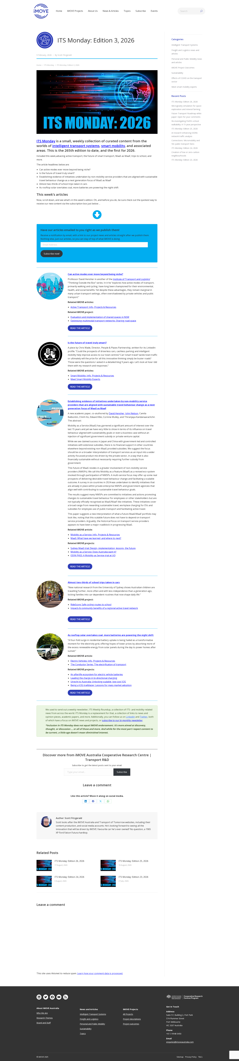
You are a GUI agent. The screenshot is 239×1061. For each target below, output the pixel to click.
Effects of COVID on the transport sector (187, 80)
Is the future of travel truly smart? (87, 342)
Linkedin (130, 716)
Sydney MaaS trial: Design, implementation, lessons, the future (103, 548)
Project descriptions (132, 1019)
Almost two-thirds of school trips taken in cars (94, 582)
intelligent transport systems (75, 145)
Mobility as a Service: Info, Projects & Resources (95, 534)
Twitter (143, 716)
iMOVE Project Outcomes (183, 67)
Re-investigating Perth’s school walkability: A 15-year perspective (186, 123)
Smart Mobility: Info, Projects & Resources (92, 375)
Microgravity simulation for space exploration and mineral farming (186, 107)
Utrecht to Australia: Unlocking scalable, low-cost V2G (98, 681)
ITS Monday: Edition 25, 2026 (133, 861)
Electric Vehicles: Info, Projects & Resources (93, 660)
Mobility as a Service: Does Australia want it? (93, 551)
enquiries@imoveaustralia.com (180, 1042)
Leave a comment (97, 785)
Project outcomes (131, 1024)
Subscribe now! (51, 253)
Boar (39, 1022)
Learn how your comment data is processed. (100, 973)
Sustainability (177, 73)
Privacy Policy (191, 1057)
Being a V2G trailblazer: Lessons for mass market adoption (101, 685)
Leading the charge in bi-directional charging (94, 678)
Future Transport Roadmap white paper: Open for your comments (186, 115)
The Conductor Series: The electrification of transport (98, 664)
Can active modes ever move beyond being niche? (95, 274)
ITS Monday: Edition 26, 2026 (69, 861)
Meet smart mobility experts (184, 87)
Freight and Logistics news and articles (185, 52)
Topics (83, 1033)
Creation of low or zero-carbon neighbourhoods (185, 154)
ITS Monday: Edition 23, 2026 (133, 876)
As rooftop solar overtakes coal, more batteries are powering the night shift (111, 635)
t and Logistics (91, 1019)
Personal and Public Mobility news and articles (187, 61)
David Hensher (116, 413)
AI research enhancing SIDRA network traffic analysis (185, 134)
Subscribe (122, 772)
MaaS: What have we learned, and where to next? (96, 538)
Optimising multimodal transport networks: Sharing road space (103, 320)
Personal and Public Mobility (92, 1024)
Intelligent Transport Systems (185, 45)
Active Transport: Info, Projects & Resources (93, 307)
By (63, 55)
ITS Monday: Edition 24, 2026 (69, 876)
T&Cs (200, 1057)
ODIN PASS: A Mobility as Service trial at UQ (93, 555)
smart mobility (113, 145)
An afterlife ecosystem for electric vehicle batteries (97, 674)
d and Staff (46, 1022)
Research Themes (45, 1018)
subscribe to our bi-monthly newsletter (122, 720)
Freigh (82, 1019)
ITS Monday (46, 141)
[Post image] (44, 865)
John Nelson (131, 413)
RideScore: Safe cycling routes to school (91, 604)
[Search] (201, 11)
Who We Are (42, 1013)
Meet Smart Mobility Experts (85, 379)
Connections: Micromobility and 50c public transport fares (186, 142)
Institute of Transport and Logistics (131, 279)
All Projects (128, 1014)
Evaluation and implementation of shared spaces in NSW (100, 317)
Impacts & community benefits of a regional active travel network (104, 608)
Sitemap (180, 1057)
